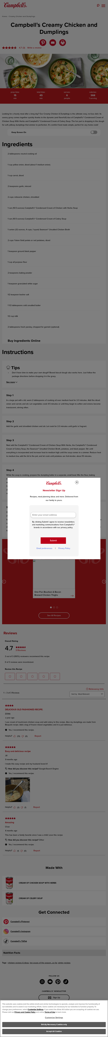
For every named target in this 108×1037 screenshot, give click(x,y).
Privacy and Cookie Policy (24, 1012)
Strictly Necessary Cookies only (54, 1024)
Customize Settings (35, 1009)
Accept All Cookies (54, 1031)
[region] (54, 1018)
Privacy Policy (64, 548)
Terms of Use (50, 1012)
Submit (53, 540)
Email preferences (44, 548)
